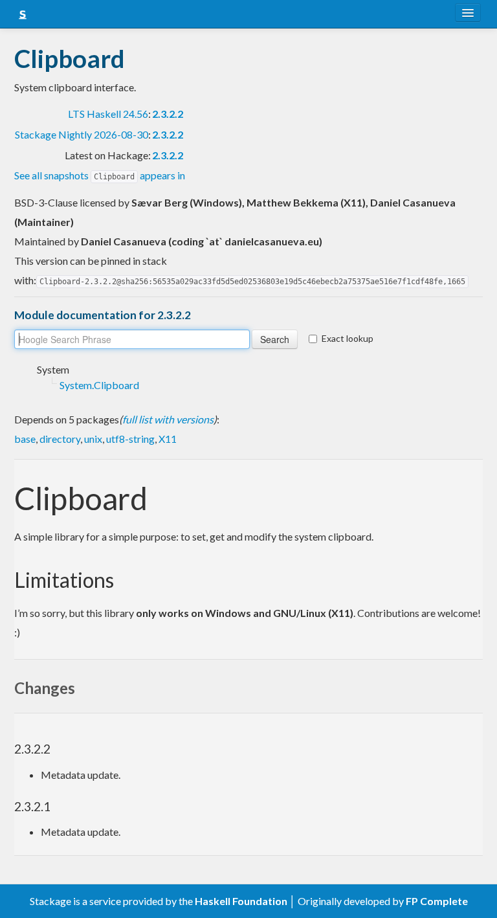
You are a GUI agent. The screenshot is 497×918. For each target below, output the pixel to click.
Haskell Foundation (241, 901)
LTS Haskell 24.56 (108, 113)
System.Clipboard (99, 385)
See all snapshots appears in (99, 175)
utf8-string (130, 438)
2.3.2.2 (167, 113)
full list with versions (168, 419)
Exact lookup (347, 338)
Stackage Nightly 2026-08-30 (81, 134)
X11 (168, 438)
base (25, 438)
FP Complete (437, 901)
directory (59, 438)
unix (93, 438)
